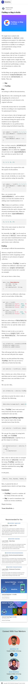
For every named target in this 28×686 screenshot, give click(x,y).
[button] (12, 654)
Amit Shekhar (14, 673)
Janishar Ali (14, 650)
